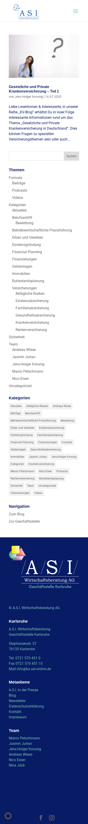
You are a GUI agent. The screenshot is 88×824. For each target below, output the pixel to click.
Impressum (18, 717)
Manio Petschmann (27, 371)
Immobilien (21, 273)
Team (13, 344)
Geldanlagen (22, 266)
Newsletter (17, 701)
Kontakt (15, 712)
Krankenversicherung (32, 322)
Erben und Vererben (27, 237)
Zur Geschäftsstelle (24, 521)
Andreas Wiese (24, 350)
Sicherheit (17, 337)
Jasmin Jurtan (23, 357)
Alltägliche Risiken (30, 293)
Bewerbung (24, 223)
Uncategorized (20, 386)
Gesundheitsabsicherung (35, 315)
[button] (8, 816)
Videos (17, 197)
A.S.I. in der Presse (23, 690)
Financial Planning (27, 252)
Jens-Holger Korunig (28, 364)
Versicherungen (24, 288)
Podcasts (19, 190)
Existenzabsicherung (32, 301)
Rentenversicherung (31, 330)
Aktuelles (19, 210)
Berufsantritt (22, 217)
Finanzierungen (24, 259)
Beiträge (18, 183)
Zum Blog (16, 514)
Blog (12, 695)
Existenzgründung (26, 245)
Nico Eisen (20, 378)
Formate (15, 178)
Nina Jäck (17, 765)
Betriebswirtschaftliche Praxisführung (42, 230)
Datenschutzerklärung (26, 706)
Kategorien (17, 205)
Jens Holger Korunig (29, 96)
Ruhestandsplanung (28, 281)
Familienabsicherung (32, 308)
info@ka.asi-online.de (34, 669)
